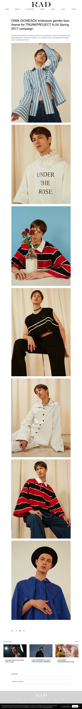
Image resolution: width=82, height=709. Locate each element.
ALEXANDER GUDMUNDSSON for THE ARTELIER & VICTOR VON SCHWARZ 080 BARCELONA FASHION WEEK (66, 661)
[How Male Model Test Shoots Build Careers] (15, 650)
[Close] (80, 706)
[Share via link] (24, 630)
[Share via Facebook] (12, 630)
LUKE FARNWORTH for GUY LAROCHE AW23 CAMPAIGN (41, 661)
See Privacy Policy (47, 707)
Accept (75, 706)
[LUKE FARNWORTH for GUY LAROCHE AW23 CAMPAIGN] (41, 650)
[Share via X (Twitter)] (16, 630)
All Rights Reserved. (59, 702)
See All (77, 641)
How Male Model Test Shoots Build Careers (14, 661)
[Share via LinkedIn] (20, 630)
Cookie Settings (66, 706)
